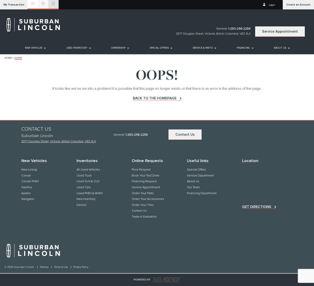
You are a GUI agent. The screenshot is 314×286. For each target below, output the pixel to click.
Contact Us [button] (185, 134)
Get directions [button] (256, 207)
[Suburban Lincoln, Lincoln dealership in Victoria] (36, 24)
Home (8, 58)
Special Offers (159, 48)
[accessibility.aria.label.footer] (167, 280)
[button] (14, 4)
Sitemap (44, 267)
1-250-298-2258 (239, 28)
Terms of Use (61, 267)
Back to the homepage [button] (155, 98)
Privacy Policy (80, 267)
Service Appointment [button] (280, 31)
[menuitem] (35, 48)
